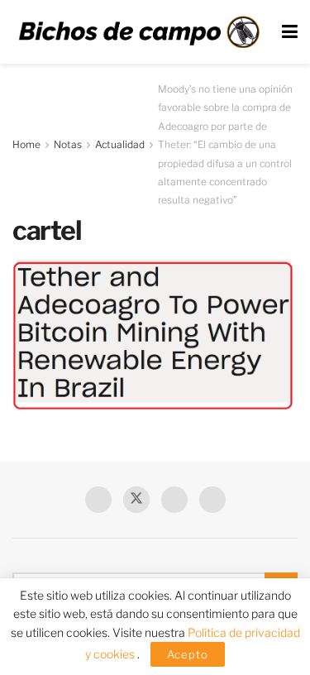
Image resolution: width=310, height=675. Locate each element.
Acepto (187, 654)
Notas (68, 144)
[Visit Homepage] (138, 32)
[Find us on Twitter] (136, 499)
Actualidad (120, 144)
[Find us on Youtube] (174, 499)
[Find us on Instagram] (212, 499)
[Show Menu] (290, 32)
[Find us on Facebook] (98, 499)
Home (26, 144)
